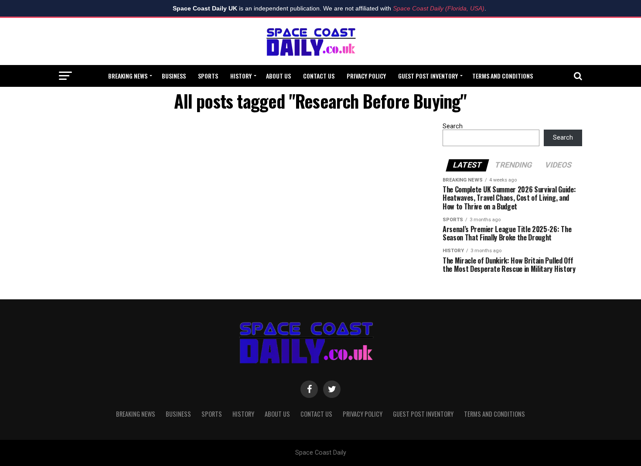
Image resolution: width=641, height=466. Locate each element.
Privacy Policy (366, 75)
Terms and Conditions (502, 75)
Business (174, 75)
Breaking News (127, 75)
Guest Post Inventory (428, 75)
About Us (278, 75)
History (241, 75)
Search (453, 126)
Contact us (318, 75)
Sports (208, 75)
